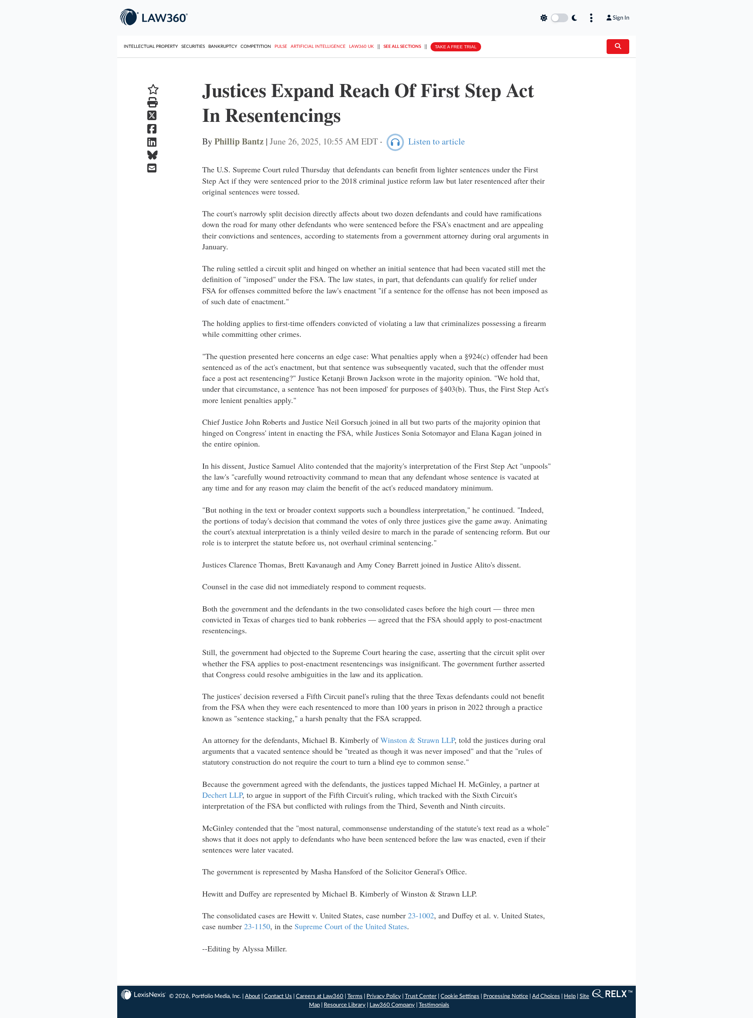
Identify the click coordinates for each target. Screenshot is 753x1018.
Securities (193, 46)
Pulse (281, 46)
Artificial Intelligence (318, 46)
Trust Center (421, 996)
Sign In (621, 17)
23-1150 (257, 926)
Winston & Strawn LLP (417, 740)
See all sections (402, 46)
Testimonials (434, 1005)
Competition (256, 46)
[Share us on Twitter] (153, 115)
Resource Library (345, 1005)
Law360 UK (361, 46)
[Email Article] (153, 168)
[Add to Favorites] (153, 89)
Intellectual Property (151, 46)
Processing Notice (505, 996)
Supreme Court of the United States (351, 926)
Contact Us (278, 996)
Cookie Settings (460, 996)
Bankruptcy (222, 46)
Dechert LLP (222, 795)
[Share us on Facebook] (153, 129)
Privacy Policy (383, 996)
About (252, 996)
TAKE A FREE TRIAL (456, 46)
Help (570, 996)
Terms (355, 996)
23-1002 (421, 915)
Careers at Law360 (319, 996)
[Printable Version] (153, 102)
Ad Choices (546, 996)
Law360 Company (392, 1005)
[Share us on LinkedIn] (153, 142)
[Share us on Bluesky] (153, 155)
